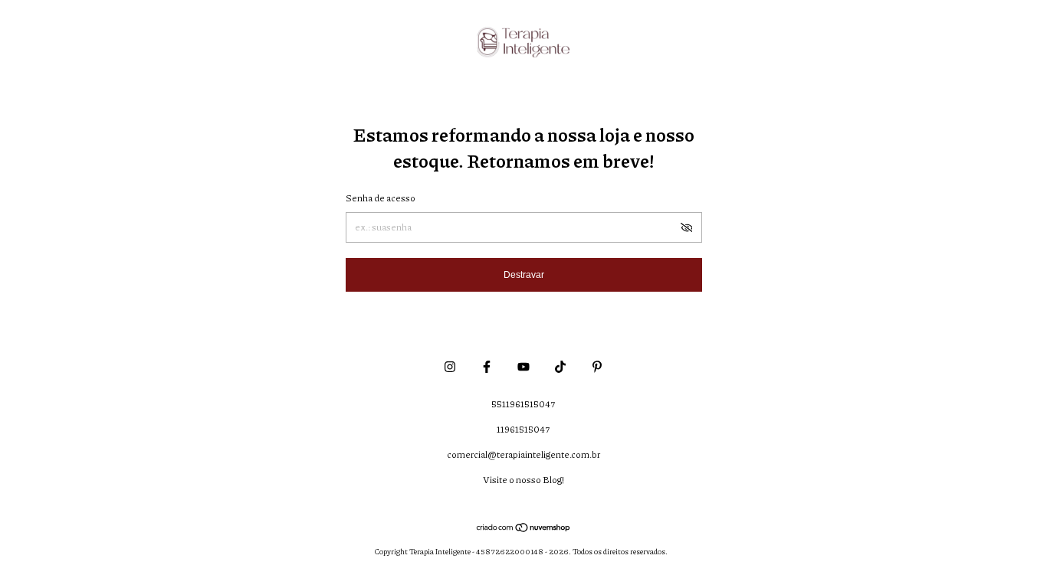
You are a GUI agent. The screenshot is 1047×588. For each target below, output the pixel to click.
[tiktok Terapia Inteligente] (560, 366)
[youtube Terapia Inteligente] (523, 366)
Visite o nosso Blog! (523, 479)
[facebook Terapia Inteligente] (487, 366)
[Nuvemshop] (524, 528)
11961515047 (523, 429)
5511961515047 (523, 403)
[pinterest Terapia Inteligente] (597, 366)
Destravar (524, 275)
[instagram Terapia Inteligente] (450, 366)
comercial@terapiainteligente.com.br (523, 454)
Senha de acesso (380, 197)
